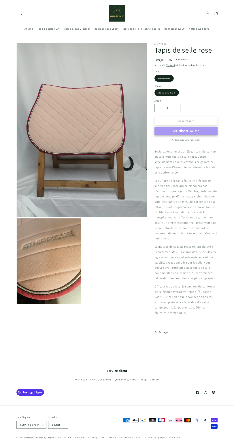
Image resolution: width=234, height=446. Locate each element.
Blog (144, 379)
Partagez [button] (164, 332)
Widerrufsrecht (64, 437)
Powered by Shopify (44, 437)
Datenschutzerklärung (86, 437)
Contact (154, 379)
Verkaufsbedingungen (155, 437)
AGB (102, 437)
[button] (20, 13)
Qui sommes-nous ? (126, 379)
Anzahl (157, 100)
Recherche (81, 379)
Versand (170, 65)
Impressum (174, 437)
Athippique (29, 437)
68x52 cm (166, 79)
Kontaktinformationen (130, 437)
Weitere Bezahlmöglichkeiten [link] (186, 139)
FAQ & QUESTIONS (100, 379)
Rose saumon (168, 93)
